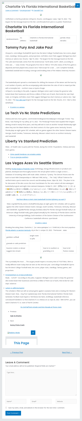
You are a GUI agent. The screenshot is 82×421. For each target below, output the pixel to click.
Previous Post (16, 352)
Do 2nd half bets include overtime (32, 307)
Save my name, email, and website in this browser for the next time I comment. (36, 408)
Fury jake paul (21, 100)
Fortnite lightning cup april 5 (55, 199)
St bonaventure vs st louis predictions (18, 275)
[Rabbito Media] (13, 5)
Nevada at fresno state (53, 307)
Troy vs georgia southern (19, 157)
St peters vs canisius (17, 107)
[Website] (66, 402)
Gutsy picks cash (17, 325)
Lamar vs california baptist (14, 288)
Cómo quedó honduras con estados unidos (25, 154)
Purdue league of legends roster (23, 169)
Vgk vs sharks (16, 316)
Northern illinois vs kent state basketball (31, 199)
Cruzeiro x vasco (41, 223)
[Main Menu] (77, 5)
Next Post (67, 352)
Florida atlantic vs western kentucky (18, 230)
